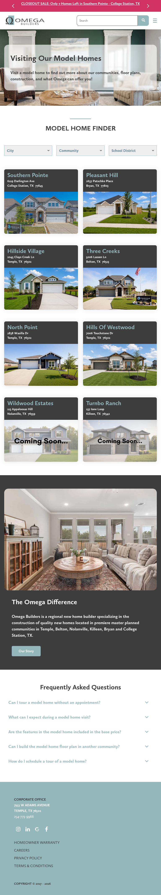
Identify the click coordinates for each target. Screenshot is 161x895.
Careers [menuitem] (22, 850)
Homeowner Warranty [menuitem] (37, 842)
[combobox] (107, 20)
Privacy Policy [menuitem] (28, 858)
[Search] (143, 20)
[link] (41, 201)
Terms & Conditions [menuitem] (33, 866)
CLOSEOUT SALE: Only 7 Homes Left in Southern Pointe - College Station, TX (80, 3)
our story (26, 651)
